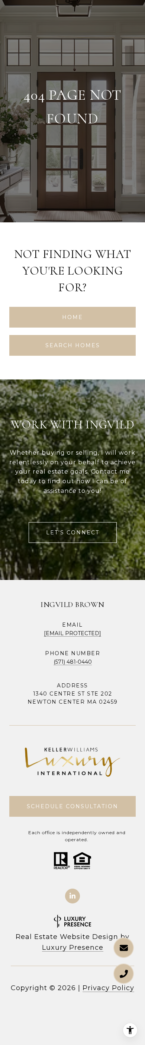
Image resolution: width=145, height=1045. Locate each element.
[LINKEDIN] (72, 896)
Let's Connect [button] (72, 532)
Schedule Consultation (72, 806)
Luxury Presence (72, 947)
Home (72, 317)
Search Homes (72, 345)
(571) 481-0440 (73, 661)
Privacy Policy (108, 988)
